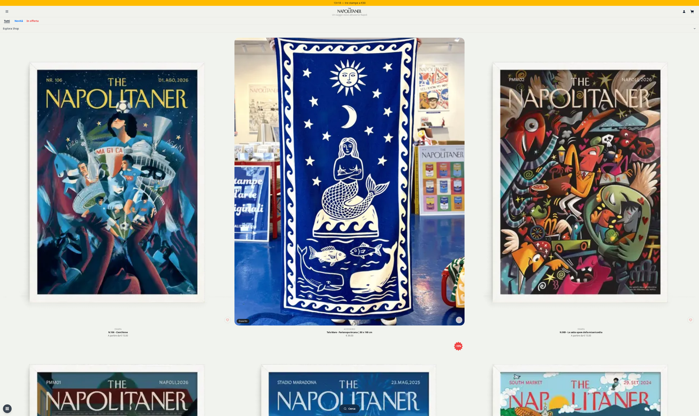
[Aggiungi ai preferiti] (227, 320)
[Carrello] (692, 11)
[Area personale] (684, 11)
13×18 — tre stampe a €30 (350, 3)
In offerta (33, 21)
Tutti (7, 21)
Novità (19, 21)
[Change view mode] (7, 408)
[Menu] (7, 11)
